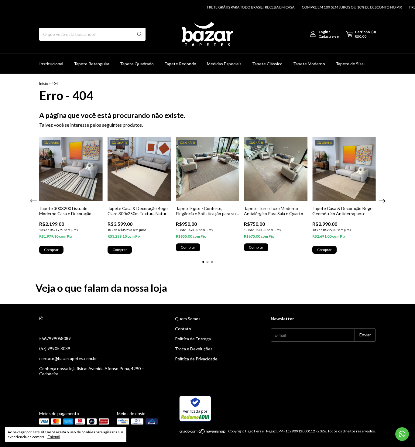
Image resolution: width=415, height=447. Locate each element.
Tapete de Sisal (350, 63)
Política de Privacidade (196, 358)
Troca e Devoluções (194, 348)
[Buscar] (139, 34)
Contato (183, 328)
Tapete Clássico (267, 63)
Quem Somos (188, 318)
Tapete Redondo (180, 63)
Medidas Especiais (224, 63)
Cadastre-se (329, 36)
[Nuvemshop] (202, 432)
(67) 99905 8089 (54, 348)
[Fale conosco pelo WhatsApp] (402, 434)
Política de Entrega (193, 338)
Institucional (51, 63)
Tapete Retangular (91, 63)
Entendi (53, 437)
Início (43, 83)
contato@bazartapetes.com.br (68, 358)
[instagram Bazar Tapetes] (41, 318)
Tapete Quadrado (137, 63)
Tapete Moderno (309, 63)
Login (323, 31)
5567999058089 (55, 338)
